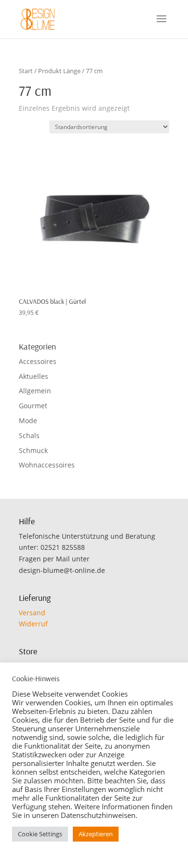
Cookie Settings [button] (40, 834)
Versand (32, 612)
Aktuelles (33, 376)
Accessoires (37, 361)
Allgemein (35, 390)
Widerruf (33, 623)
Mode (28, 420)
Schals (29, 435)
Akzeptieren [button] (96, 834)
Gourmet (33, 405)
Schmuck (33, 450)
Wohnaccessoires (47, 464)
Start (26, 70)
